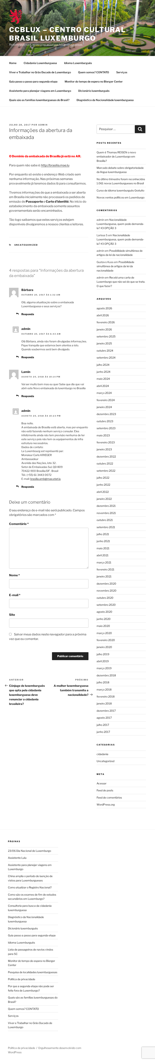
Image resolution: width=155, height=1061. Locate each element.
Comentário (19, 524)
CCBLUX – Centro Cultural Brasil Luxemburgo (67, 33)
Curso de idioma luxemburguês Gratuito (120, 190)
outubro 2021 (105, 520)
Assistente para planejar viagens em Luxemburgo (40, 90)
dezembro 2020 (106, 583)
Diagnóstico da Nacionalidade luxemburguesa (105, 100)
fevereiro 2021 (105, 569)
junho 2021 (103, 541)
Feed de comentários (109, 797)
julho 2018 (103, 682)
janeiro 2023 (104, 449)
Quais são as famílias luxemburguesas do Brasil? (39, 100)
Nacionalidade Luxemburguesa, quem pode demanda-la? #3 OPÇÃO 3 (120, 224)
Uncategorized (26, 245)
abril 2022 (103, 491)
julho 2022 (103, 477)
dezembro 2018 (106, 675)
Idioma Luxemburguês (78, 63)
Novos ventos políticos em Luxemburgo (120, 197)
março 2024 (104, 392)
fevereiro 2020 (106, 640)
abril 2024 (103, 385)
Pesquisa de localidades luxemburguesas (32, 972)
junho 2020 (104, 618)
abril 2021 (102, 555)
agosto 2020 (104, 611)
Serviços (121, 72)
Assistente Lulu (17, 857)
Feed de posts (105, 790)
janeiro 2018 (104, 703)
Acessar (101, 783)
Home (12, 63)
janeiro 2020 (104, 647)
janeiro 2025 (104, 343)
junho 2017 (103, 731)
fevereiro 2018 (106, 696)
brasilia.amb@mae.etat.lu (45, 478)
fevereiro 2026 (106, 322)
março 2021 (104, 562)
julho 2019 (103, 654)
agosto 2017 (104, 717)
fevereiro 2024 (106, 400)
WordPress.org (106, 804)
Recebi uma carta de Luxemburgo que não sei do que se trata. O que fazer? (121, 282)
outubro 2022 (105, 463)
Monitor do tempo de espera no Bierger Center (94, 81)
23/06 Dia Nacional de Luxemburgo (29, 850)
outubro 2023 (105, 421)
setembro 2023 (106, 428)
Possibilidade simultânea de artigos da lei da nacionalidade (115, 266)
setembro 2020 (106, 604)
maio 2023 (103, 435)
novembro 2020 (106, 590)
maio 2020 (103, 625)
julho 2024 (103, 364)
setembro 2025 (106, 336)
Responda (27, 314)
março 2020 (104, 633)
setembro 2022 (106, 470)
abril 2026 (103, 315)
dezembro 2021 (106, 505)
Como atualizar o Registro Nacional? (30, 887)
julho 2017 (103, 724)
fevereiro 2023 (106, 442)
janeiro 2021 (104, 576)
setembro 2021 (106, 527)
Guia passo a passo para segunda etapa (33, 81)
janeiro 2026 (104, 329)
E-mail (14, 595)
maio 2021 (103, 548)
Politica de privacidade (21, 979)
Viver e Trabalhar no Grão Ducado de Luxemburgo (40, 72)
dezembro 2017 (106, 710)
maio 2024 (103, 378)
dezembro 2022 (106, 456)
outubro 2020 (105, 597)
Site (12, 615)
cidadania (102, 754)
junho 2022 (103, 484)
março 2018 (104, 689)
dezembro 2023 (106, 414)
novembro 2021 (106, 513)
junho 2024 (103, 371)
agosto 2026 (104, 308)
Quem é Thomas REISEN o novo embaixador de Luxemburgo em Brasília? (116, 156)
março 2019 (104, 668)
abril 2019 (103, 661)
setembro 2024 (106, 357)
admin (43, 124)
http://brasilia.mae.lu (55, 165)
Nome (14, 575)
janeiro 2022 (104, 498)
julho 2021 (103, 534)
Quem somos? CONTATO (93, 72)
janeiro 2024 (104, 407)
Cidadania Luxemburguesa (40, 63)
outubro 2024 (105, 350)
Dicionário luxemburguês (93, 90)
